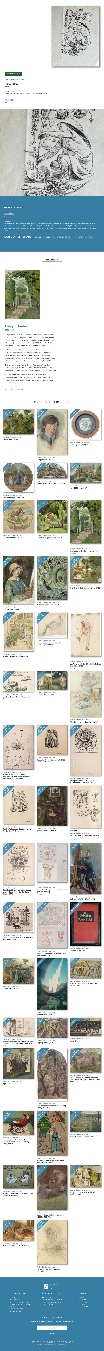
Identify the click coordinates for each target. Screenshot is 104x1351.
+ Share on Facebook (44, 237)
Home (12, 1298)
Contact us (15, 1311)
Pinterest (83, 1302)
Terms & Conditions (51, 1302)
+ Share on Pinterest (64, 237)
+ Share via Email (83, 237)
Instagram (84, 1300)
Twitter (83, 1304)
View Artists (16, 1306)
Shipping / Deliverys (52, 1300)
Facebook (83, 1306)
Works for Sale (49, 1298)
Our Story (15, 1300)
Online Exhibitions (19, 1302)
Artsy (81, 1298)
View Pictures (17, 1309)
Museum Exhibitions (20, 1304)
